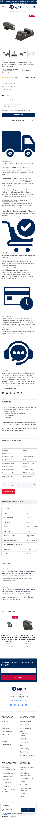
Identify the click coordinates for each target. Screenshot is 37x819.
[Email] (7, 393)
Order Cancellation (26, 728)
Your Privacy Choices (15, 813)
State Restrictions (7, 776)
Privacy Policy (27, 749)
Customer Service (7, 773)
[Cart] (34, 7)
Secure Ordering (25, 725)
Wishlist (6, 805)
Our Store (5, 721)
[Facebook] (3, 393)
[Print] (10, 393)
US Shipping (24, 742)
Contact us (5, 728)
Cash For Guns (6, 786)
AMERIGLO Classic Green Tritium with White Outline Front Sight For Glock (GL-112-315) (27, 638)
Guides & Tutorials (26, 785)
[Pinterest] (21, 393)
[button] (16, 70)
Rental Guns (5, 734)
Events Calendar (7, 744)
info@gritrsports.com (9, 388)
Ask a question (8, 491)
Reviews (22, 793)
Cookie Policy (27, 752)
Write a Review (30, 77)
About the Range (7, 731)
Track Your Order (25, 721)
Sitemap (22, 797)
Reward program (7, 779)
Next (35, 611)
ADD (28, 809)
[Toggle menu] (3, 7)
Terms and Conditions (27, 755)
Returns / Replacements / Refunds (25, 734)
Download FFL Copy (26, 778)
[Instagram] (14, 705)
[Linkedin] (18, 393)
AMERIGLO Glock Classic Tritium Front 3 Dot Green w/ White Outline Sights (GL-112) (9, 638)
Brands (22, 781)
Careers (4, 741)
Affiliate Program (25, 739)
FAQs (22, 745)
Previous (31, 611)
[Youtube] (18, 705)
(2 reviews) (15, 77)
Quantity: (5, 95)
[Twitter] (14, 393)
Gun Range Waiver (7, 738)
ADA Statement (6, 783)
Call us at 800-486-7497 (18, 700)
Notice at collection (9, 817)
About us (4, 725)
